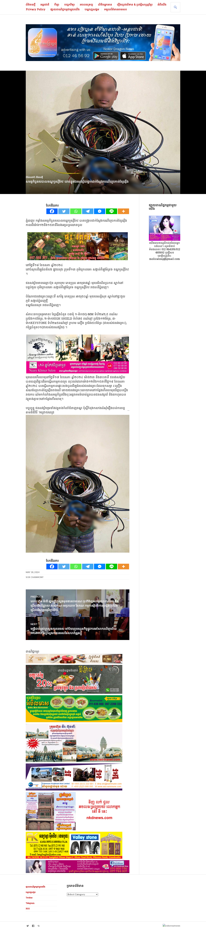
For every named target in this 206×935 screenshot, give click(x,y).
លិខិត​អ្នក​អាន (105, 5)
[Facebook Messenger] (99, 211)
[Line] (111, 211)
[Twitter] (64, 211)
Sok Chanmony (34, 577)
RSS (28, 908)
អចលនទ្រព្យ (86, 5)
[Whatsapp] (75, 211)
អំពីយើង (162, 5)
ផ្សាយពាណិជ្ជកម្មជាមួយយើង (65, 10)
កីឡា (56, 5)
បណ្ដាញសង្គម (92, 10)
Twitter (29, 897)
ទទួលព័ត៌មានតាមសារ (115, 10)
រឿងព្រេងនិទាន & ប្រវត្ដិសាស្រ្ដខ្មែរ (135, 5)
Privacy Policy (35, 10)
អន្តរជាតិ (44, 5)
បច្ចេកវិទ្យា (69, 5)
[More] (123, 211)
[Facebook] (52, 211)
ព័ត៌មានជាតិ (30, 177)
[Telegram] (87, 211)
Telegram (30, 903)
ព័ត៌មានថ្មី (30, 5)
